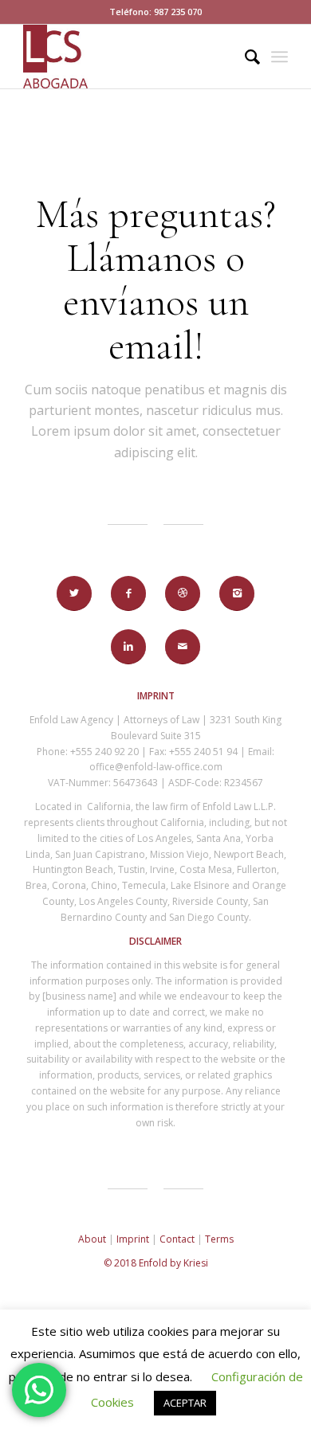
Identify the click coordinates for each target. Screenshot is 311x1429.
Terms (219, 1239)
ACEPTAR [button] (185, 1403)
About (92, 1239)
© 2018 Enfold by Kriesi (156, 1263)
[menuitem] (244, 56)
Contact (177, 1239)
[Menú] (279, 56)
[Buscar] (244, 56)
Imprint (132, 1239)
